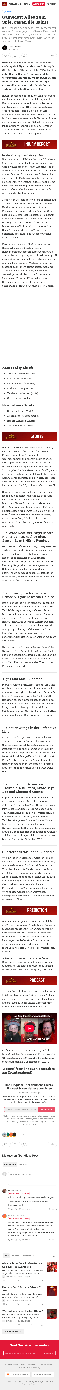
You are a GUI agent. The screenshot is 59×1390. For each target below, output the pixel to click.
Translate (8, 12)
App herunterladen (43, 1374)
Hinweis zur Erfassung (29, 1367)
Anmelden (51, 4)
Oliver (11, 1190)
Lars (10, 1215)
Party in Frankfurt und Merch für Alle (22, 1289)
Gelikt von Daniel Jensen (20, 1193)
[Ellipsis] (55, 1190)
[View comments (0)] (18, 1304)
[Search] (54, 1255)
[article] (29, 1272)
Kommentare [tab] (10, 1164)
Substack (10, 1381)
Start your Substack (18, 1374)
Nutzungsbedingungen (46, 1116)
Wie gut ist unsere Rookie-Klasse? (22, 1311)
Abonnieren (38, 4)
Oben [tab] (6, 1255)
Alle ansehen (11, 1331)
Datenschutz (32, 1364)
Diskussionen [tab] (28, 1255)
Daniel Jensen (15, 46)
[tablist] (15, 1164)
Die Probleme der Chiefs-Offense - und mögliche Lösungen (22, 1265)
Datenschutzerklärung (34, 1121)
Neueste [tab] (15, 1255)
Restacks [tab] (23, 1164)
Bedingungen (46, 1364)
